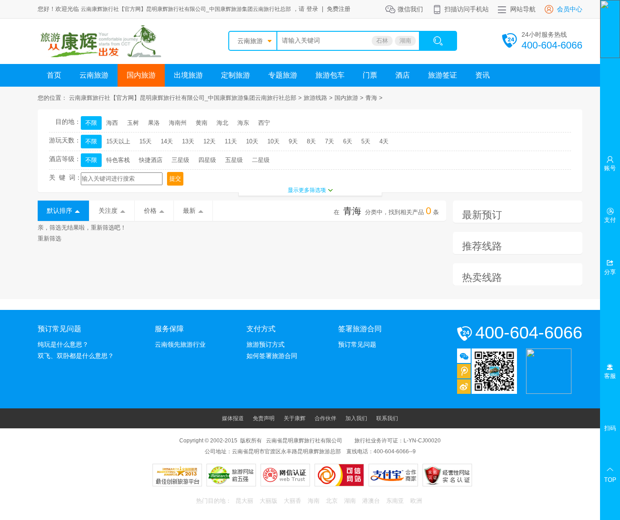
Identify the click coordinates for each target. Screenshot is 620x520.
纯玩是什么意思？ (63, 344)
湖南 (405, 40)
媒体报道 (233, 418)
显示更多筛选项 (307, 190)
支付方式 (261, 329)
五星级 (234, 160)
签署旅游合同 (360, 329)
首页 (54, 75)
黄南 (201, 122)
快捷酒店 (150, 160)
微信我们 (410, 9)
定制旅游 (235, 75)
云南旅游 (250, 40)
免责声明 (264, 418)
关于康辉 (294, 418)
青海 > (374, 97)
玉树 (133, 122)
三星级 (180, 160)
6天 (347, 141)
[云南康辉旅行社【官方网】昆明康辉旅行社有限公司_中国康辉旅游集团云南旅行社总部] (99, 55)
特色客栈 (118, 160)
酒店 (402, 75)
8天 (311, 141)
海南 (314, 500)
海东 (243, 122)
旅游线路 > (319, 97)
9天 (293, 141)
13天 (188, 141)
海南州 (178, 122)
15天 (145, 141)
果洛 (154, 122)
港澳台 (371, 500)
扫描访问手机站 (466, 9)
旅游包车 (329, 75)
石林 (382, 40)
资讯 (482, 75)
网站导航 (523, 9)
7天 (329, 141)
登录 (312, 8)
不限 (91, 122)
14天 (167, 141)
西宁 (264, 122)
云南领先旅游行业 (180, 344)
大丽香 (292, 500)
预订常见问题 (59, 329)
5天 (365, 141)
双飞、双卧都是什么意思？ (76, 355)
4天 (384, 141)
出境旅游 (188, 75)
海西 (112, 122)
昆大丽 (244, 500)
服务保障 (169, 329)
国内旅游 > (350, 97)
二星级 (261, 160)
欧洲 (416, 500)
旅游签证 (442, 75)
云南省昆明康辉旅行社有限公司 (304, 440)
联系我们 (387, 418)
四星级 (207, 160)
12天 (209, 141)
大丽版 (268, 500)
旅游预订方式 (265, 344)
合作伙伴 (325, 418)
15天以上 (118, 141)
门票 (370, 75)
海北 (222, 122)
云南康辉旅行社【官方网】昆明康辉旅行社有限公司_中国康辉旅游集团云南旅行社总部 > (186, 97)
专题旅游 (282, 75)
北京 (332, 500)
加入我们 (356, 418)
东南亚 (395, 500)
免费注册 (338, 8)
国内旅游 (141, 75)
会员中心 (569, 9)
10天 (252, 141)
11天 (231, 141)
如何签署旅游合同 (271, 355)
